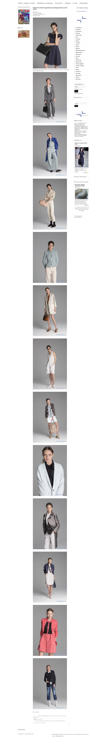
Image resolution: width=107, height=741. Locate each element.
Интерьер (78, 33)
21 (83, 209)
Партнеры (84, 3)
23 (87, 209)
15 (86, 208)
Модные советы (79, 52)
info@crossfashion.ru (59, 736)
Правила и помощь (45, 3)
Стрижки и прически (80, 65)
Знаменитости (79, 31)
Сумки (77, 67)
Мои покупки (78, 54)
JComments (69, 724)
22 (85, 209)
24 (79, 210)
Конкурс (77, 40)
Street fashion (78, 75)
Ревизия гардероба (80, 63)
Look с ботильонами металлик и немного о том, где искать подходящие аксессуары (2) (80, 124)
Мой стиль (78, 56)
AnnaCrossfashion (77, 146)
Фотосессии (78, 71)
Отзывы (77, 77)
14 (84, 208)
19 (79, 209)
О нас (75, 3)
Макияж (77, 46)
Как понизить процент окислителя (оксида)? (80, 185)
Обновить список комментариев (40, 722)
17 (76, 209)
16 (87, 208)
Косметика (78, 42)
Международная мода (80, 50)
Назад (76, 207)
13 (82, 208)
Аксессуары (78, 29)
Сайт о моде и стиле (26, 3)
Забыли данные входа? (78, 93)
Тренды (77, 69)
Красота (77, 44)
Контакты (59, 3)
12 (80, 208)
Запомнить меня (78, 89)
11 (78, 208)
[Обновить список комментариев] (38, 717)
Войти (76, 91)
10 (76, 208)
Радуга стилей (79, 61)
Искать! (76, 105)
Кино (77, 37)
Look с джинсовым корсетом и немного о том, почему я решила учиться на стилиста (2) (80, 135)
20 (81, 209)
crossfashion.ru (79, 27)
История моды (79, 35)
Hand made (78, 73)
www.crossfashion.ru (82, 11)
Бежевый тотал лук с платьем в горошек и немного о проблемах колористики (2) (80, 132)
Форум (67, 3)
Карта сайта (78, 79)
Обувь (77, 58)
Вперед (82, 210)
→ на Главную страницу (81, 7)
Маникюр (78, 48)
